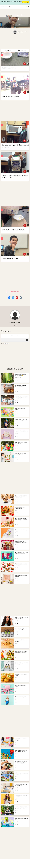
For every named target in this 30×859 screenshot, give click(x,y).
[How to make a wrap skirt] (7, 700)
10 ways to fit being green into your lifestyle (20, 454)
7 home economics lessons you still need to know (21, 629)
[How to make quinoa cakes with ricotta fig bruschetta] (7, 655)
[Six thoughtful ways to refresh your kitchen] (7, 666)
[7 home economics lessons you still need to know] (7, 632)
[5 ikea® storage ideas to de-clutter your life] (7, 788)
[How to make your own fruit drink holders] (7, 446)
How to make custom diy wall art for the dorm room (21, 553)
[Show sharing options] (28, 63)
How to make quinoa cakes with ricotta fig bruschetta (21, 652)
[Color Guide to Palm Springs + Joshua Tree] (7, 776)
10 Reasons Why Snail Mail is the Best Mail (21, 397)
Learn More (25, 2)
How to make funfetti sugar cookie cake (21, 640)
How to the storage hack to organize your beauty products (21, 763)
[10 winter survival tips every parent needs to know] (7, 423)
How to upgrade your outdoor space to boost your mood (21, 807)
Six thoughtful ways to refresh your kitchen (21, 663)
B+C (17, 388)
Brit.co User (20, 32)
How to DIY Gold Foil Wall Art (21, 431)
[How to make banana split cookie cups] (7, 567)
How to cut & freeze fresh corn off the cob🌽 (20, 375)
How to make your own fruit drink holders (21, 443)
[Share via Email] (21, 297)
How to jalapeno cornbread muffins (21, 675)
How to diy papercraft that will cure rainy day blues (21, 751)
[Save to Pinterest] (17, 297)
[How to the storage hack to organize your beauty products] (7, 765)
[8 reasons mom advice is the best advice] (7, 799)
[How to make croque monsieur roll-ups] (7, 510)
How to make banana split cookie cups (21, 564)
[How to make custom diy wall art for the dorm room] (7, 556)
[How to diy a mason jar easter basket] (7, 822)
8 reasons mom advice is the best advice (21, 796)
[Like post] (11, 291)
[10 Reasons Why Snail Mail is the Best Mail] (7, 400)
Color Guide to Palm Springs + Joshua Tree (21, 773)
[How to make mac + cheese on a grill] (7, 742)
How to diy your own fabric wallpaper (21, 576)
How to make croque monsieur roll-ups (19, 508)
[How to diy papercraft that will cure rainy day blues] (7, 754)
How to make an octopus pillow (20, 686)
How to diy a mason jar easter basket (21, 819)
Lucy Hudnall (18, 377)
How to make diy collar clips (21, 529)
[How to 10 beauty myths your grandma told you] (7, 621)
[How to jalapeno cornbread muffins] (7, 678)
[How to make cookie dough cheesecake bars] (7, 499)
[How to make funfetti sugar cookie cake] (7, 643)
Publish (27, 340)
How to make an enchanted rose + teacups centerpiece (21, 519)
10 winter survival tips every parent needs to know (21, 420)
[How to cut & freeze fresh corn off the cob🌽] (7, 378)
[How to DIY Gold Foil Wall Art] (7, 434)
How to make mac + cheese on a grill (21, 739)
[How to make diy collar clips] (7, 533)
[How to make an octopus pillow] (7, 689)
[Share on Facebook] (9, 297)
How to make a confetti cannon (20, 409)
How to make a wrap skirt (20, 696)
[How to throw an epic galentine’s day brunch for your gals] (7, 545)
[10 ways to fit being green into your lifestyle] (7, 457)
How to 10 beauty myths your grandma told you (21, 618)
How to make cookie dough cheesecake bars (21, 496)
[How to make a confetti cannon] (7, 412)
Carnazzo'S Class (15, 322)
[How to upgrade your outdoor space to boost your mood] (7, 810)
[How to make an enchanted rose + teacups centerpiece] (7, 522)
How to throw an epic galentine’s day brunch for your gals (20, 542)
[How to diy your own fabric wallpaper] (7, 579)
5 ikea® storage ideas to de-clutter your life (21, 785)
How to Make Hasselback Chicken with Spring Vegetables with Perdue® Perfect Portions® (20, 387)
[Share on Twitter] (13, 297)
